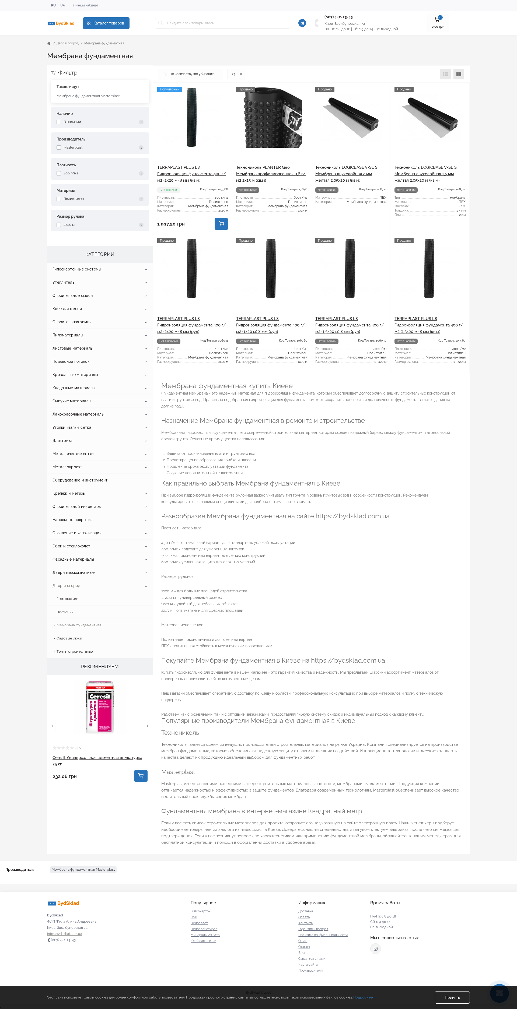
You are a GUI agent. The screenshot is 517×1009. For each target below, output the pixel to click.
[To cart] (141, 776)
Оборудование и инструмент (80, 480)
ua (62, 5)
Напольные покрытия (72, 520)
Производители (310, 970)
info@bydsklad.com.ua (64, 934)
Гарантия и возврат (313, 929)
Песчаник (65, 612)
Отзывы (304, 947)
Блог (302, 953)
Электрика (63, 440)
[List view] (445, 74)
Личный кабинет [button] (85, 5)
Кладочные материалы (74, 388)
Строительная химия (72, 322)
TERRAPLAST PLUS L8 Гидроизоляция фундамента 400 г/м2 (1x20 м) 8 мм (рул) (270, 325)
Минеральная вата (205, 935)
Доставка (305, 911)
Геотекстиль (67, 599)
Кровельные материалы (75, 374)
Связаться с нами (311, 959)
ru (53, 5)
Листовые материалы (73, 348)
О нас (302, 941)
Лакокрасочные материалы (78, 414)
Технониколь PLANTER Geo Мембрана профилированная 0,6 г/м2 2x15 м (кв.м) (271, 174)
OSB (194, 917)
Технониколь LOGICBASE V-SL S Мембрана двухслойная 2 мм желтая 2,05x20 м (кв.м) (346, 174)
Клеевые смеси (67, 309)
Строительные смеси (73, 295)
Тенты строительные (75, 651)
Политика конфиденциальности (323, 935)
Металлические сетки (73, 454)
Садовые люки (69, 638)
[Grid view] (458, 74)
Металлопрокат (67, 467)
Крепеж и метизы (69, 493)
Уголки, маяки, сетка (72, 427)
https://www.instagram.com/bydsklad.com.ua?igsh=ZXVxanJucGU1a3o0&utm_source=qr (375, 948)
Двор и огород (68, 43)
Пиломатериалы (68, 335)
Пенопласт (199, 923)
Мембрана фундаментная (79, 625)
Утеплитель (63, 282)
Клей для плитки (203, 941)
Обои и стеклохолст (71, 546)
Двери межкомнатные (74, 572)
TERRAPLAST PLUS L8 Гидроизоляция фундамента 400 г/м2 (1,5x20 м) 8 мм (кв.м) (428, 325)
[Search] (161, 23)
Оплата (304, 917)
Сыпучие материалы (72, 401)
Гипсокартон (201, 911)
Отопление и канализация (77, 533)
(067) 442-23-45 (338, 17)
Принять (452, 997)
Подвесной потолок (71, 361)
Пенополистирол (204, 929)
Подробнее (363, 997)
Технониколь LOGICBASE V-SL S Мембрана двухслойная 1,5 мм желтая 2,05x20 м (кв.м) (425, 174)
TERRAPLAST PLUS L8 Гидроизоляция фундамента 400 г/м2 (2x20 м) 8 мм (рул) (191, 325)
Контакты (305, 923)
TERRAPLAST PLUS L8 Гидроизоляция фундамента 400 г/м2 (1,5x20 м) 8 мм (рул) (349, 325)
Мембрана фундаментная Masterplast (88, 96)
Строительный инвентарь (77, 506)
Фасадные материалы (73, 559)
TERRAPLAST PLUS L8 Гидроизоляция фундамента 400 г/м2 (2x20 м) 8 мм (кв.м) (191, 174)
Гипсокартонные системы (77, 269)
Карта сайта (308, 964)
